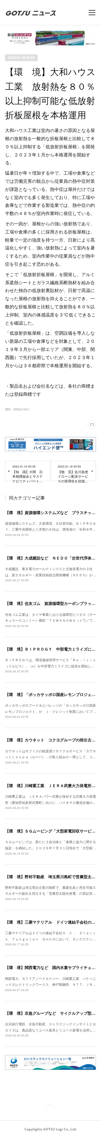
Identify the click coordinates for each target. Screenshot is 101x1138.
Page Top (50, 1107)
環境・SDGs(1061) (17, 409)
